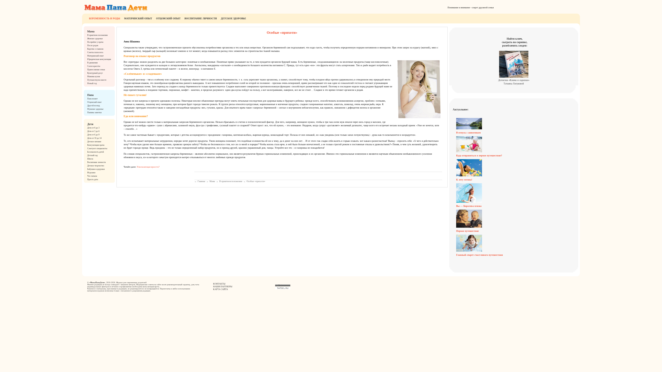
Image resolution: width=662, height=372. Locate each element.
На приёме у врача (95, 42)
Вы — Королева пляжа (469, 206)
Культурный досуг (95, 73)
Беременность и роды (104, 18)
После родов (92, 45)
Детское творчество (95, 165)
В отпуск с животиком (468, 132)
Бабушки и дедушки (96, 169)
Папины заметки (94, 112)
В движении (92, 62)
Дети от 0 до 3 (93, 128)
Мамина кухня (93, 76)
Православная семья (96, 69)
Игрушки (91, 172)
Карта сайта (220, 289)
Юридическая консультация (99, 59)
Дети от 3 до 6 (93, 131)
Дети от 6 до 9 (93, 134)
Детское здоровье (233, 18)
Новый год (92, 83)
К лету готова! (464, 179)
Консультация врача (95, 145)
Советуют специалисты (97, 148)
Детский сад (92, 155)
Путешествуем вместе (96, 80)
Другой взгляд (93, 105)
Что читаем (92, 176)
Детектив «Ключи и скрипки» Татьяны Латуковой (513, 82)
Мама (90, 31)
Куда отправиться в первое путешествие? (479, 155)
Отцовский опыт (168, 18)
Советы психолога (95, 52)
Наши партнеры (222, 286)
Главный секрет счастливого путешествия (479, 255)
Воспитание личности (200, 18)
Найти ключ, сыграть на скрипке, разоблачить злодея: (514, 42)
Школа (90, 159)
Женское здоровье (95, 38)
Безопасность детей (95, 152)
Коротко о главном (95, 49)
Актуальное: (460, 109)
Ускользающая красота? (148, 167)
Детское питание (94, 141)
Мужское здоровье (95, 109)
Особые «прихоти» (256, 181)
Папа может (92, 98)
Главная (201, 181)
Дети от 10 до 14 (94, 138)
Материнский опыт (138, 18)
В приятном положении (97, 35)
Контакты (219, 283)
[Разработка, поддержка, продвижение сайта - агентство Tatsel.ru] (282, 288)
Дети (90, 124)
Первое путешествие (467, 231)
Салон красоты (93, 66)
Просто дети (92, 179)
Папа (90, 95)
